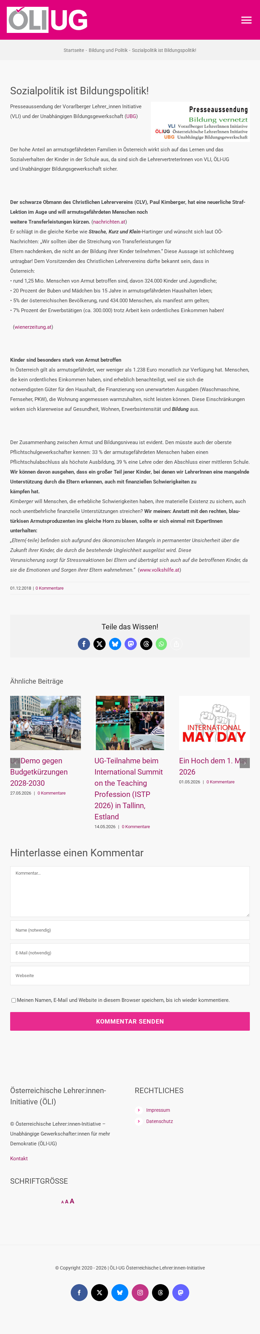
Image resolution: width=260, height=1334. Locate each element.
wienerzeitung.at (33, 327)
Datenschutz (159, 1121)
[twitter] (99, 1292)
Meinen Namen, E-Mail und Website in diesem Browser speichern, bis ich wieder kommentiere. (123, 1000)
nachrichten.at (109, 222)
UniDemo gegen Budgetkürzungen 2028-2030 (39, 772)
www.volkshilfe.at (159, 570)
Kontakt (19, 1159)
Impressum (158, 1110)
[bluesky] (119, 1292)
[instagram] (140, 1292)
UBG (131, 116)
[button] (15, 763)
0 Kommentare (50, 588)
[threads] (160, 1292)
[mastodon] (180, 1292)
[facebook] (79, 1292)
